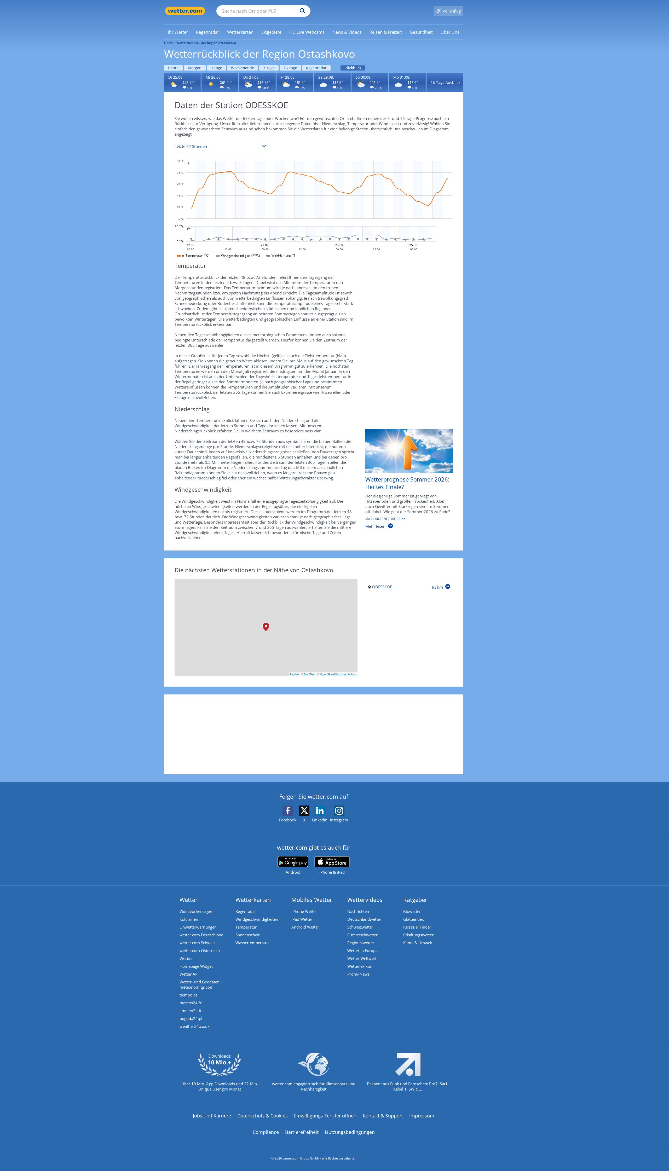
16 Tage (290, 67)
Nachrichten (358, 911)
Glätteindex (413, 919)
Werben (187, 958)
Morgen (194, 67)
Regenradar (316, 67)
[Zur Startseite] (185, 10)
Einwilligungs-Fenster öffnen (325, 1115)
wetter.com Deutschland (201, 934)
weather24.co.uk (195, 1026)
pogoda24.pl (191, 1018)
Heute (173, 67)
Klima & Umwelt (417, 942)
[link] (178, 32)
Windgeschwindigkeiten (256, 919)
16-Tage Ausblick (445, 82)
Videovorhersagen (196, 911)
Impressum (421, 1115)
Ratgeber (415, 899)
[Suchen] (301, 11)
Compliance (266, 1132)
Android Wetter (305, 927)
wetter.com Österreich (200, 950)
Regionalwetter (360, 942)
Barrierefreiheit (302, 1132)
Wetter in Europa (362, 950)
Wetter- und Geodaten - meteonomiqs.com (201, 984)
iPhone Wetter (304, 911)
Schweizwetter (360, 927)
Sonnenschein (248, 934)
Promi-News (358, 974)
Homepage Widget (196, 966)
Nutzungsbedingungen (350, 1132)
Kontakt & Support (383, 1115)
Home (168, 42)
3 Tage (216, 67)
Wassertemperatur (252, 942)
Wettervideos (365, 899)
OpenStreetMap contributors (338, 674)
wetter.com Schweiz (197, 942)
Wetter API (189, 974)
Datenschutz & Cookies (262, 1115)
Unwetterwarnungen (198, 927)
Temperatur (246, 927)
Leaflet (294, 674)
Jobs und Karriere (212, 1115)
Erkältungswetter (418, 934)
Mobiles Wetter (311, 899)
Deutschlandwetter (364, 919)
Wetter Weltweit (361, 958)
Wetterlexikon (359, 966)
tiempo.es (188, 995)
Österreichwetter (362, 934)
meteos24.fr (190, 1002)
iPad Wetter (301, 919)
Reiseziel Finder (417, 927)
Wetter (189, 899)
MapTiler (309, 674)
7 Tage (269, 67)
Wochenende (242, 67)
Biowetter (412, 911)
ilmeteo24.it (190, 1010)
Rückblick (352, 67)
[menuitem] (178, 32)
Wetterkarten (253, 899)
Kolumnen (189, 919)
